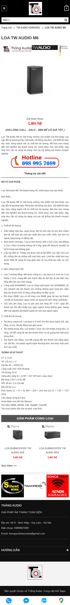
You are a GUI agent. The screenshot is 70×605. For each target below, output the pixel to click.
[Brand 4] (57, 486)
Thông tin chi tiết (35, 173)
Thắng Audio (35, 591)
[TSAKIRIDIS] (12, 486)
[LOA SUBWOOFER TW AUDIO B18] (17, 435)
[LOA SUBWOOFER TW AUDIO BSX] (52, 435)
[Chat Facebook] (26, 601)
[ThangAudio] (35, 8)
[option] (17, 443)
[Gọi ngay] (9, 601)
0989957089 (21, 527)
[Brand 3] (35, 486)
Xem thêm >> (9, 465)
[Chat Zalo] (44, 601)
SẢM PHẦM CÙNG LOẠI (35, 418)
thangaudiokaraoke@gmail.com (27, 533)
